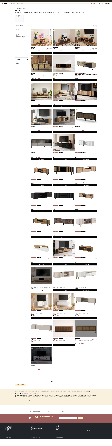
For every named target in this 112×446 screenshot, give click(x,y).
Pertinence (19, 31)
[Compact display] (94, 26)
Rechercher (94, 3)
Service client (83, 425)
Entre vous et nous (34, 425)
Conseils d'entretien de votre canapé (36, 428)
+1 (58, 315)
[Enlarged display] (96, 26)
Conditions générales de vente (35, 437)
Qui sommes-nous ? (8, 426)
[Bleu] (75, 315)
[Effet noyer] (33, 315)
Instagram (88, 430)
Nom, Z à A (18, 35)
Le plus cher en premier (20, 37)
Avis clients (7, 429)
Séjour (57, 427)
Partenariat (32, 429)
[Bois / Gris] (31, 262)
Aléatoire (18, 40)
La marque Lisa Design (8, 427)
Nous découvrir (7, 425)
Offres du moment (8, 428)
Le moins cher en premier (21, 36)
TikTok (89, 430)
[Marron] (53, 78)
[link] (56, 1)
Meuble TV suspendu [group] (20, 384)
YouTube (84, 430)
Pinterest (86, 430)
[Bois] (54, 78)
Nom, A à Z (18, 34)
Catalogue (58, 425)
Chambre (57, 428)
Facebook (82, 430)
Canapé (57, 426)
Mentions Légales (8, 437)
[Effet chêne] (57, 315)
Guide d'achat (7, 431)
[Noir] (53, 157)
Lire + (16, 402)
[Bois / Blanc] (32, 262)
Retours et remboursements (35, 430)
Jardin (57, 429)
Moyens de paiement (34, 427)
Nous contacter (33, 431)
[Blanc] (54, 157)
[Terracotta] (78, 315)
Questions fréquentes (34, 432)
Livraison (32, 426)
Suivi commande (33, 433)
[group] (19, 18)
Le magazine (7, 430)
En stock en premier (20, 38)
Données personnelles (59, 437)
